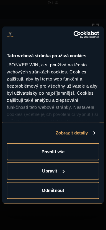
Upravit (49, 170)
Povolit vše (53, 151)
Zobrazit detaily (72, 132)
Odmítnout (53, 190)
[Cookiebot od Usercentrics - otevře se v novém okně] (74, 35)
